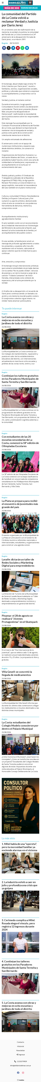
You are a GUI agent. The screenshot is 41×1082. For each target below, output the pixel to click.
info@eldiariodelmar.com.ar (20, 1065)
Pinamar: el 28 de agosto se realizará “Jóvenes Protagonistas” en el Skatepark (20, 618)
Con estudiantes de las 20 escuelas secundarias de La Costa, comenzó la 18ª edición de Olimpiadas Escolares (20, 441)
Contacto (20, 1042)
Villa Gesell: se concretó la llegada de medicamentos (17, 673)
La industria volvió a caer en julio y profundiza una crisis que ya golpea (19, 885)
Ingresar (21, 1054)
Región (5, 43)
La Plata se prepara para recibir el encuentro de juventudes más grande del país (20, 504)
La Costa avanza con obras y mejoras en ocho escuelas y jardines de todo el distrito (18, 320)
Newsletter (20, 1050)
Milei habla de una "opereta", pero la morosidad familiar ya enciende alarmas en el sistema (19, 847)
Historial (20, 1046)
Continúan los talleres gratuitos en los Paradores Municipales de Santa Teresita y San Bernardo (20, 378)
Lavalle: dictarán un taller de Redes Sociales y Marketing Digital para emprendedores (18, 562)
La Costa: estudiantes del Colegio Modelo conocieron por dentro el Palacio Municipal (20, 725)
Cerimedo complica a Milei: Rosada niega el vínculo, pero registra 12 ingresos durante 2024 (18, 925)
